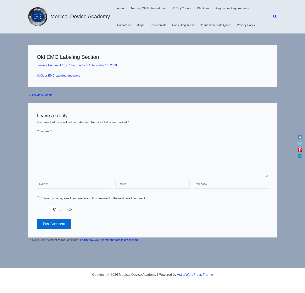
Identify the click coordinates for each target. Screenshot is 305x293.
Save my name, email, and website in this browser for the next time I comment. (94, 198)
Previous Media (40, 94)
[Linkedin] (300, 156)
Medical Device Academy (80, 16)
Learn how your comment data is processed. (109, 239)
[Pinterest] (300, 150)
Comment (44, 131)
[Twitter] (300, 143)
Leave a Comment (49, 65)
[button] (275, 16)
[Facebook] (300, 137)
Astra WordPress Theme (195, 274)
